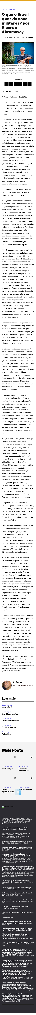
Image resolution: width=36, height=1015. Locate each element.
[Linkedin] (20, 84)
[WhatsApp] (16, 84)
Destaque (11, 10)
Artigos (4, 10)
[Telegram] (30, 84)
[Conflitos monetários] (26, 759)
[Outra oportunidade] (10, 780)
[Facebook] (6, 84)
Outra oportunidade (10, 721)
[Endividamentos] (26, 780)
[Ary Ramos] (7, 685)
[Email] (25, 84)
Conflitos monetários (11, 714)
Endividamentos (9, 727)
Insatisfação (7, 707)
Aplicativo (6, 734)
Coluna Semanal (7, 705)
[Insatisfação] (10, 759)
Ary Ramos (29, 37)
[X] (11, 84)
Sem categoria (6, 712)
